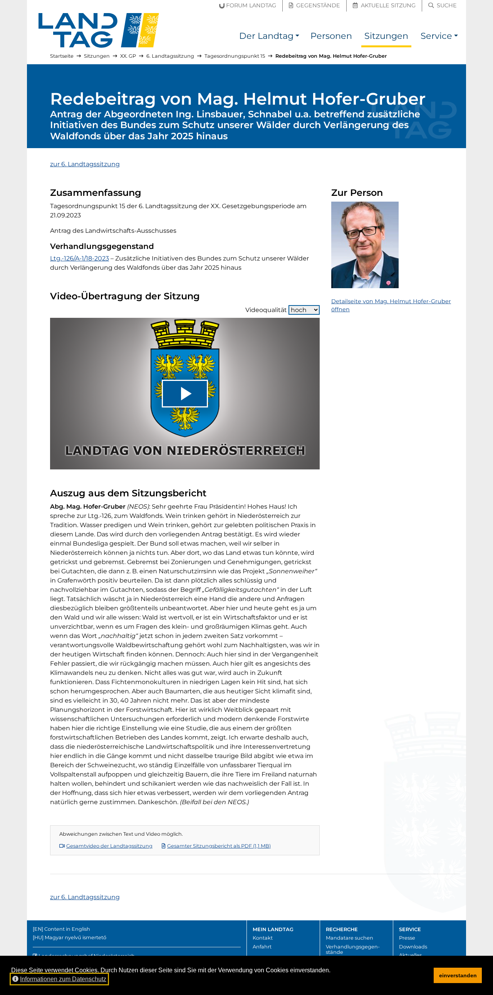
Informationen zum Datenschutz (63, 979)
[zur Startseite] (99, 30)
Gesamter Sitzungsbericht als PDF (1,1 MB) (219, 846)
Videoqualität (266, 310)
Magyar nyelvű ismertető (75, 937)
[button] (297, 37)
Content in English (67, 929)
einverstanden (458, 975)
